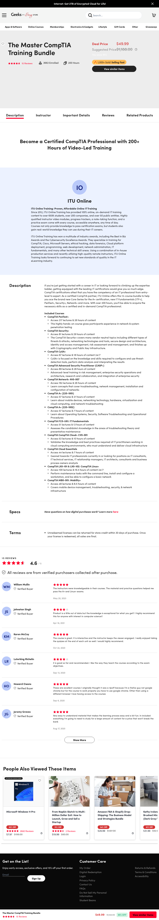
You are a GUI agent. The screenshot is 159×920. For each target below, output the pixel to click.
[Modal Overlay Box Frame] (79, 460)
